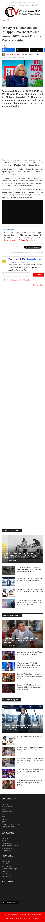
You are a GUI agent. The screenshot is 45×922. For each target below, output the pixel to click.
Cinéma (28, 5)
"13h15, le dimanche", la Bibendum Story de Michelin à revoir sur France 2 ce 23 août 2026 (22, 555)
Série (3, 814)
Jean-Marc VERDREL (14, 54)
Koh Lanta (5, 864)
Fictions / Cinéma (7, 812)
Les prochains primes (9, 848)
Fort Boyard (6, 861)
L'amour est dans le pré (10, 869)
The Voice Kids (7, 876)
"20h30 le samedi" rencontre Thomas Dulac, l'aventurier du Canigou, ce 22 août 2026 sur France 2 (29, 602)
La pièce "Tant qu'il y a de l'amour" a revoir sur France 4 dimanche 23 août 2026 (29, 676)
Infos (33, 2)
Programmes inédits (8, 827)
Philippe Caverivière (29, 280)
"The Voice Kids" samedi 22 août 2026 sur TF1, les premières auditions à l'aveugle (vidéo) (30, 772)
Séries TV (35, 5)
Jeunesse (5, 819)
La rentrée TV (6, 851)
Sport (3, 822)
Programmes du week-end (11, 824)
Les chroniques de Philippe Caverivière (19, 240)
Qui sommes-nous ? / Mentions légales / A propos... (22, 918)
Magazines (13, 2)
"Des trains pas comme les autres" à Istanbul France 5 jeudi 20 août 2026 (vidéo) (29, 783)
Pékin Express (6, 871)
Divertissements (24, 2)
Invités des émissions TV (10, 846)
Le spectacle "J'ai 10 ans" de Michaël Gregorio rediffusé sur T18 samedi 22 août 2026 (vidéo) (29, 687)
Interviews (5, 838)
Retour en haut (38, 285)
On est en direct (7, 866)
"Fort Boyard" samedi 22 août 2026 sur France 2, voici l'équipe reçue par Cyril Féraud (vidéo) (30, 761)
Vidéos (4, 841)
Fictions (21, 5)
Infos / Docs (6, 809)
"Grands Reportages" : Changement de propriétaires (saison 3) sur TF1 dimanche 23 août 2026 (29, 569)
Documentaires (11, 5)
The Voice (5, 874)
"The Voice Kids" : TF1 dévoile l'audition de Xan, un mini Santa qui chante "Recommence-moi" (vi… (28, 665)
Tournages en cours (8, 843)
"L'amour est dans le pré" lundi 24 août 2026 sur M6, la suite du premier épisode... (21, 640)
